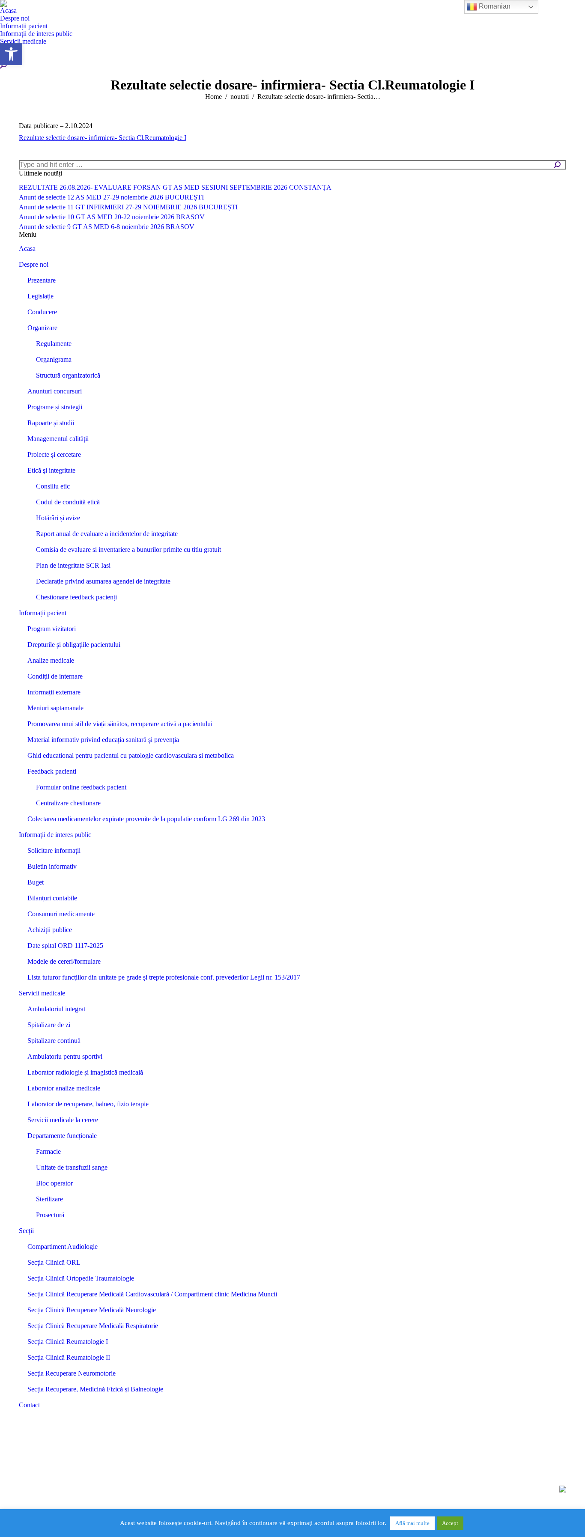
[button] (11, 54)
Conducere (42, 312)
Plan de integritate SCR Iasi (73, 565)
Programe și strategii (54, 407)
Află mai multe (412, 1523)
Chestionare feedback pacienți (76, 597)
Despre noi (33, 264)
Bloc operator (54, 1183)
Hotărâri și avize (58, 517)
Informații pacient (42, 613)
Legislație (40, 296)
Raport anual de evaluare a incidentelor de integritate (107, 533)
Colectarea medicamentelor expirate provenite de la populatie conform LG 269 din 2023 (146, 818)
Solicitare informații (54, 850)
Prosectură (50, 1214)
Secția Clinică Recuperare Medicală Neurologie (91, 1310)
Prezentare (41, 280)
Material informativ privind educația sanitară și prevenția (103, 739)
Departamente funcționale (62, 1135)
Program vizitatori (51, 628)
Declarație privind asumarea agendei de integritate (103, 581)
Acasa (27, 248)
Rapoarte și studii (50, 422)
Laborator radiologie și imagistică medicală (85, 1072)
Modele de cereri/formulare (64, 961)
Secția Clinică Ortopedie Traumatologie (80, 1278)
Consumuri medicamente (61, 913)
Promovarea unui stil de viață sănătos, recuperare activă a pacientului (119, 723)
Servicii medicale (42, 993)
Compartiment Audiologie (62, 1246)
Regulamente (54, 343)
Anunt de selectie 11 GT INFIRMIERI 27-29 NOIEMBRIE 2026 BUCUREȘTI (128, 207)
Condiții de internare (55, 676)
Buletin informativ (52, 866)
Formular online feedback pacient (81, 787)
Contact (29, 1405)
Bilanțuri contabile (52, 898)
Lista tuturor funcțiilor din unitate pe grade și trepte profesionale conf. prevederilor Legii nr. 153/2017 (163, 977)
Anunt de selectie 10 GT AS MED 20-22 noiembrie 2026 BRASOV (112, 216)
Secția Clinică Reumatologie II (68, 1357)
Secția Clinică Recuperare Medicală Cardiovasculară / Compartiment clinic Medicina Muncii (152, 1294)
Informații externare (54, 692)
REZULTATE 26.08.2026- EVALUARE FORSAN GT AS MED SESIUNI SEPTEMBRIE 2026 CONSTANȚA (175, 187)
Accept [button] (450, 1523)
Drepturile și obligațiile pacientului (73, 644)
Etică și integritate (51, 470)
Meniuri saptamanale (55, 708)
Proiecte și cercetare (54, 454)
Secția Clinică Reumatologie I (67, 1341)
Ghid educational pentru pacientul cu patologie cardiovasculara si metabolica (130, 755)
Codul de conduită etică (68, 502)
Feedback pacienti (51, 771)
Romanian (493, 6)
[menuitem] (8, 11)
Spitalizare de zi (48, 1024)
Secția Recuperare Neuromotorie (71, 1373)
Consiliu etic (53, 486)
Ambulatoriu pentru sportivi (64, 1056)
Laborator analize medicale (63, 1088)
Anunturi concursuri (54, 391)
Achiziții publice (49, 929)
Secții (26, 1230)
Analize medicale (50, 660)
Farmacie (48, 1151)
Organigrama (54, 359)
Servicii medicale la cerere (62, 1119)
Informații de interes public (55, 834)
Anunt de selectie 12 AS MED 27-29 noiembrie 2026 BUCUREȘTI (111, 197)
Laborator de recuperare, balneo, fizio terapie (88, 1104)
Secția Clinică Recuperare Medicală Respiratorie (92, 1325)
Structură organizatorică (68, 375)
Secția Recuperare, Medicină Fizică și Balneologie (95, 1389)
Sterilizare (49, 1199)
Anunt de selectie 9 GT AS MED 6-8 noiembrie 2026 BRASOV (106, 226)
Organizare (42, 327)
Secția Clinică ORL (54, 1262)
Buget (35, 882)
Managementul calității (58, 438)
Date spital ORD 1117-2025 (65, 945)
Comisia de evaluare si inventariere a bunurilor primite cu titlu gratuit (128, 549)
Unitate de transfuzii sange (71, 1167)
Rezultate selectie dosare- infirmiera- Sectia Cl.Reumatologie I (102, 137)
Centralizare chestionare (68, 803)
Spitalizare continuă (54, 1040)
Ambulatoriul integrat (56, 1009)
